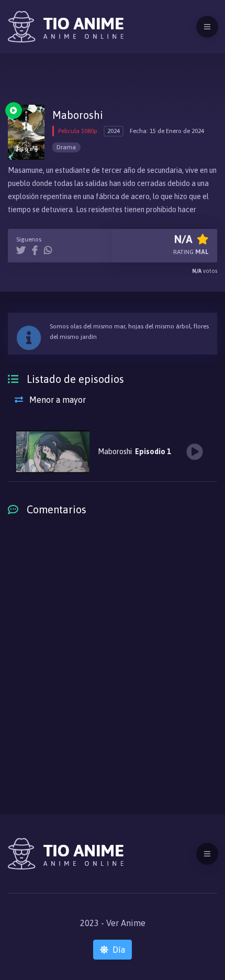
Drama (66, 147)
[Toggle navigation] (207, 27)
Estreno (13, 110)
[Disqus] (112, 663)
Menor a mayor (56, 399)
